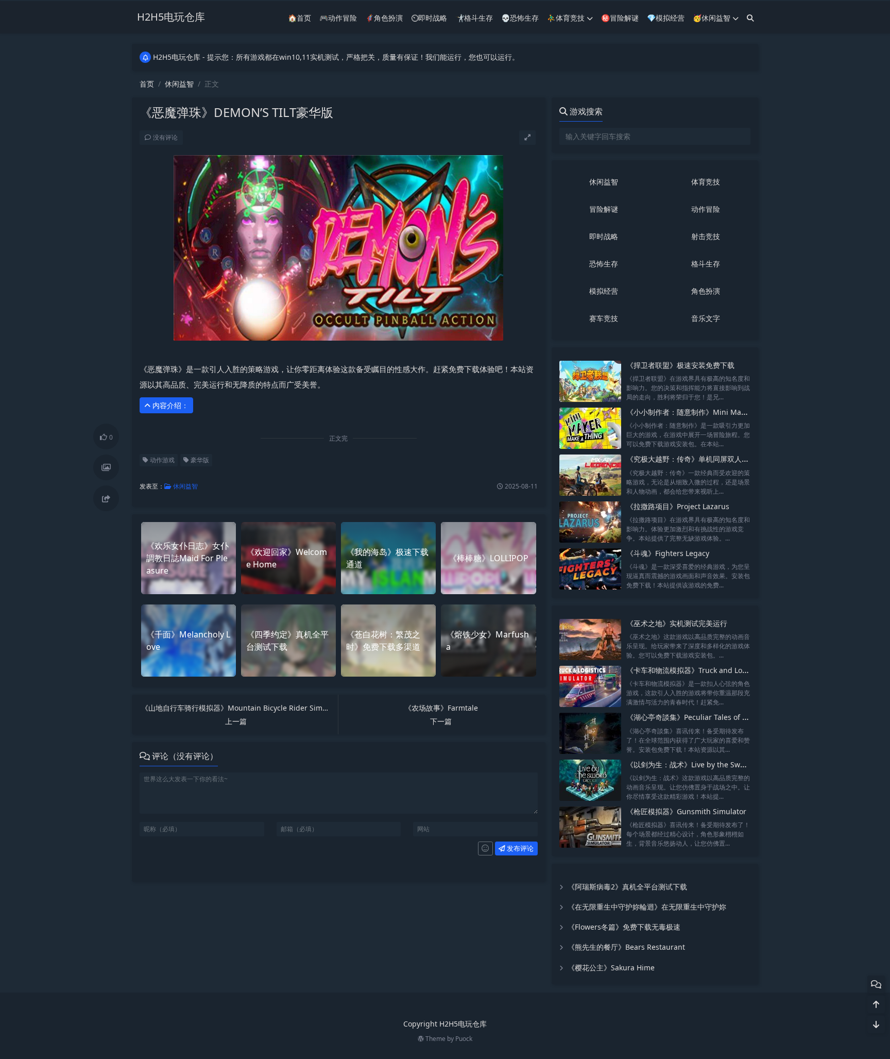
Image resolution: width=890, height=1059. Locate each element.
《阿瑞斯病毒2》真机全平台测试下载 (627, 887)
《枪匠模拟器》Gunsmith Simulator (686, 811)
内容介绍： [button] (169, 405)
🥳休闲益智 (711, 18)
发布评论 (519, 848)
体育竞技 (705, 182)
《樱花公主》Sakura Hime (611, 967)
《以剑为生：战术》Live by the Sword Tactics (701, 764)
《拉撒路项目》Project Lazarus (677, 506)
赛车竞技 (603, 318)
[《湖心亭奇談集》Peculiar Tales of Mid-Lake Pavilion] (590, 733)
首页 (147, 84)
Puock (463, 1038)
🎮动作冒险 (338, 18)
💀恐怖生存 (520, 18)
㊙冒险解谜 (620, 18)
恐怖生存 (603, 263)
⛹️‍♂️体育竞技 (566, 18)
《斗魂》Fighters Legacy (667, 553)
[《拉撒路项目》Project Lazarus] (590, 522)
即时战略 (603, 236)
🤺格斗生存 (474, 18)
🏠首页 (299, 18)
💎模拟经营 (665, 18)
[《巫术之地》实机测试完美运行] (590, 639)
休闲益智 (179, 84)
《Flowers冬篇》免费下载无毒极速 (624, 927)
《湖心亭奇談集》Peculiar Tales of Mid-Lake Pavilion (714, 717)
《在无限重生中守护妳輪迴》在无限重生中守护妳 (647, 907)
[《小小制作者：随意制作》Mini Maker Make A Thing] (590, 428)
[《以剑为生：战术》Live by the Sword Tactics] (590, 780)
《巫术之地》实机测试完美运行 (676, 623)
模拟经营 (603, 291)
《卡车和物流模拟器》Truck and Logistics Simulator (713, 670)
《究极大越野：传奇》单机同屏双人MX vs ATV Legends (717, 459)
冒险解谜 (603, 209)
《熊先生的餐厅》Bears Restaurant (626, 947)
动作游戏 (161, 460)
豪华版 (199, 460)
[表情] (485, 849)
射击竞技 (705, 236)
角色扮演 (705, 291)
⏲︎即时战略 (429, 18)
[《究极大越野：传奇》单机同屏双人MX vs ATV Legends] (590, 475)
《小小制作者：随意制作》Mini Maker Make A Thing (713, 412)
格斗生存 (705, 263)
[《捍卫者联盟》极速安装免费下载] (590, 381)
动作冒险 (705, 209)
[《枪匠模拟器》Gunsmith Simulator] (590, 827)
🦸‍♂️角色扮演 (384, 18)
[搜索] (750, 18)
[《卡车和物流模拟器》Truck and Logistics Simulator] (590, 686)
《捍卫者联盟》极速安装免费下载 (680, 365)
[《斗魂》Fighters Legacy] (590, 569)
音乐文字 (705, 318)
